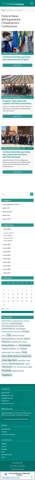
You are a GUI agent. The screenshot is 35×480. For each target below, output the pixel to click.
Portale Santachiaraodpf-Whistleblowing (15, 419)
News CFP (6, 208)
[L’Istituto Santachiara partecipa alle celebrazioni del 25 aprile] (17, 41)
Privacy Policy (13, 466)
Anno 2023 (6, 251)
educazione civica (16, 342)
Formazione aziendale (8, 434)
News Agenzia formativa (11, 204)
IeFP (18, 349)
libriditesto (18, 352)
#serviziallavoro (17, 331)
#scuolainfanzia (20, 328)
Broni (3, 452)
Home (3, 10)
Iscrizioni (23, 349)
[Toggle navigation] (31, 3)
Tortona (3, 446)
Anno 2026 (6, 229)
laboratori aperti (6, 352)
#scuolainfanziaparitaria (7, 331)
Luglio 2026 (7, 240)
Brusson (4, 335)
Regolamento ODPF (7, 395)
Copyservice (21, 469)
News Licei (6, 215)
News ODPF (7, 219)
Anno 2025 (6, 244)
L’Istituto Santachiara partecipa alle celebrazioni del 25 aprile (16, 58)
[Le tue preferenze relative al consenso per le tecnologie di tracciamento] (32, 477)
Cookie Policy (21, 466)
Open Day (4, 364)
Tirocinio (4, 432)
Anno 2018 (6, 269)
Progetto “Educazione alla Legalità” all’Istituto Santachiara (17, 102)
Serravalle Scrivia (6, 454)
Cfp (9, 335)
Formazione (25, 345)
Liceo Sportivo (9, 360)
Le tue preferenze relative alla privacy (19, 474)
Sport (30, 367)
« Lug (17, 312)
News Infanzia (7, 211)
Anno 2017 (6, 273)
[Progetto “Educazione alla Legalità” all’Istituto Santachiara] (17, 85)
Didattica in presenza (9, 339)
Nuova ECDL (21, 360)
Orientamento (7, 367)
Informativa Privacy (7, 403)
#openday (21, 326)
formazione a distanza (9, 349)
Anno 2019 (6, 266)
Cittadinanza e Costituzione (18, 335)
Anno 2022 (6, 255)
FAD (17, 345)
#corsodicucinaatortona (17, 321)
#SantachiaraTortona (8, 328)
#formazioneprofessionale (9, 326)
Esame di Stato (8, 345)
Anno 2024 (6, 248)
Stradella (6, 370)
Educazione (6, 342)
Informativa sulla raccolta (11, 478)
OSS (15, 367)
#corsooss (26, 321)
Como (3, 457)
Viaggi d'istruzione (18, 371)
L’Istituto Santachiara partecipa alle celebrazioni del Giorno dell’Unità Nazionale (16, 154)
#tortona (25, 331)
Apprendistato (5, 429)
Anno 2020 (6, 262)
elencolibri (24, 341)
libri (13, 352)
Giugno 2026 (7, 238)
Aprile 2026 (7, 235)
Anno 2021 (6, 258)
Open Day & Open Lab (16, 364)
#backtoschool (6, 321)
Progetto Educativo (7, 398)
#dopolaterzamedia (16, 323)
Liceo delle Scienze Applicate (16, 356)
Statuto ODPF (5, 393)
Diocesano (20, 339)
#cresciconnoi (5, 323)
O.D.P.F (28, 360)
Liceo (24, 352)
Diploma (27, 339)
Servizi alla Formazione (22, 367)
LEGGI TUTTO (17, 65)
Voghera (7, 374)
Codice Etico (5, 401)
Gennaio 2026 (8, 233)
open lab (27, 364)
